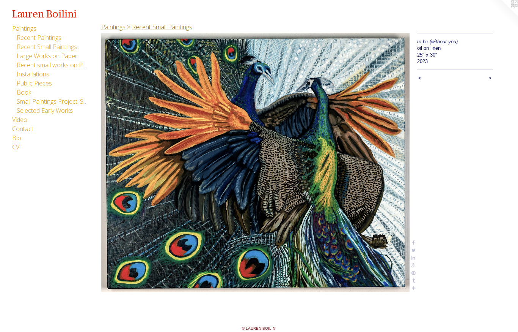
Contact (22, 129)
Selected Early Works (45, 110)
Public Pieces (34, 83)
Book (24, 92)
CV (15, 147)
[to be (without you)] (255, 162)
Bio (16, 138)
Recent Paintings (39, 37)
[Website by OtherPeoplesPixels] (503, 15)
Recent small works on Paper (52, 65)
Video (19, 119)
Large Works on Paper (47, 56)
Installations (33, 74)
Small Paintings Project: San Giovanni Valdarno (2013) (52, 101)
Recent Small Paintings (47, 47)
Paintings (24, 28)
